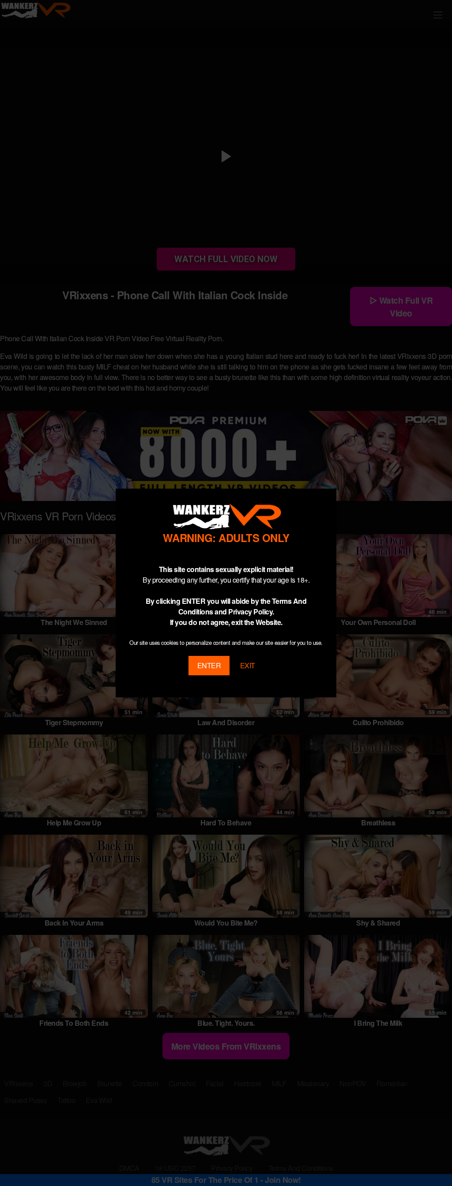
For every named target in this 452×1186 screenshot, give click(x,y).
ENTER (209, 665)
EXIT (247, 665)
